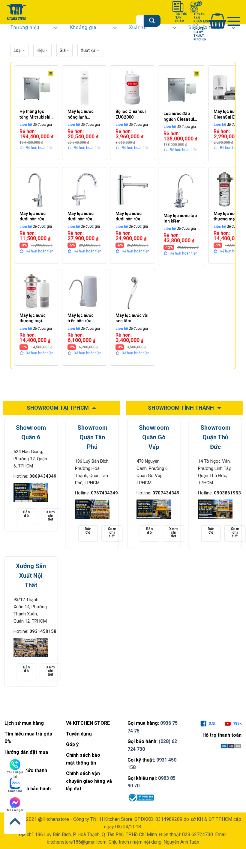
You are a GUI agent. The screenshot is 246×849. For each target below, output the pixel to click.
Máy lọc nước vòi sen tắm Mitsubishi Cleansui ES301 (132, 318)
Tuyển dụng (79, 734)
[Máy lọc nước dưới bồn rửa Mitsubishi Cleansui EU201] (84, 189)
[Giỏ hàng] (217, 21)
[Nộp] (152, 20)
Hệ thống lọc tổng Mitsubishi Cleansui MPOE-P (36, 114)
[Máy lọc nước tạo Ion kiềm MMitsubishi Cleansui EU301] (181, 190)
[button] (34, 28)
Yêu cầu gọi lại (15, 772)
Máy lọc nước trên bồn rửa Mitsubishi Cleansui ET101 (83, 318)
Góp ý (72, 744)
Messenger (15, 810)
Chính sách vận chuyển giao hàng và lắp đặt (89, 781)
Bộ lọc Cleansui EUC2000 (131, 114)
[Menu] (234, 21)
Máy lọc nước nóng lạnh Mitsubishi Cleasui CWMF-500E (83, 114)
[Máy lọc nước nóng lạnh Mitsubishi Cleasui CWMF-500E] (84, 87)
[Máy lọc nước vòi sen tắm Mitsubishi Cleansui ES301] (132, 291)
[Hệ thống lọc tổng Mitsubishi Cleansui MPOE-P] (36, 87)
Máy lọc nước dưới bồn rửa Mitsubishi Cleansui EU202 (131, 216)
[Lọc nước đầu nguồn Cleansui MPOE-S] (181, 89)
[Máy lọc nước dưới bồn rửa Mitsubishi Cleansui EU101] (36, 189)
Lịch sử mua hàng (24, 723)
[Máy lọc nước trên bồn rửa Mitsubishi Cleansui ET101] (84, 291)
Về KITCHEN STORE (88, 723)
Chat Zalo (15, 791)
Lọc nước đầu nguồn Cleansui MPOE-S (179, 116)
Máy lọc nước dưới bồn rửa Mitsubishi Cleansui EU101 (35, 216)
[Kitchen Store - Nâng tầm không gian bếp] (16, 12)
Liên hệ (26, 124)
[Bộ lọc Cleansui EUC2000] (132, 87)
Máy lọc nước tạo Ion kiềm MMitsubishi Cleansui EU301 (180, 218)
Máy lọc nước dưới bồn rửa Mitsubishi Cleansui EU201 (83, 216)
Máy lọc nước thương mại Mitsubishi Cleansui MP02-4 (35, 318)
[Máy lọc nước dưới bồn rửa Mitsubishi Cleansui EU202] (132, 189)
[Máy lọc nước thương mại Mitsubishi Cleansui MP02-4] (36, 291)
